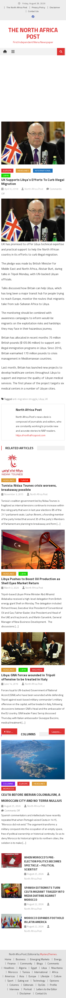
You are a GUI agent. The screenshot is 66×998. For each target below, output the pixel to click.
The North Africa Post (16, 7)
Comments (53, 963)
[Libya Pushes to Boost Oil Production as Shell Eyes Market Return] (33, 549)
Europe (7, 170)
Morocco (8, 788)
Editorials (28, 985)
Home (8, 959)
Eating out (23, 980)
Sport (10, 980)
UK (46, 399)
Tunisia (24, 480)
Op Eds (41, 985)
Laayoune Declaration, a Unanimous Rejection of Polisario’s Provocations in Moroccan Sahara (58, 732)
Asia (21, 976)
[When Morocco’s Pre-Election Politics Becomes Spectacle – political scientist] (11, 860)
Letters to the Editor (46, 989)
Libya (6, 175)
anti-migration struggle (25, 399)
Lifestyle (45, 976)
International (43, 170)
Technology (39, 980)
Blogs (40, 963)
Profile (53, 985)
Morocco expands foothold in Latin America (44, 920)
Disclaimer (55, 7)
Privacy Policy (38, 7)
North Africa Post (34, 189)
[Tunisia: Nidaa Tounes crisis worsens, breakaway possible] (33, 465)
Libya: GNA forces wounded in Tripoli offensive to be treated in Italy (28, 677)
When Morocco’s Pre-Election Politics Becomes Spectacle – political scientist (42, 863)
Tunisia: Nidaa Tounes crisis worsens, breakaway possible (29, 487)
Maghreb (37, 669)
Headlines (23, 170)
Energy (57, 959)
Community (26, 963)
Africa (55, 972)
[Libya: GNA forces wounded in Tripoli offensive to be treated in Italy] (33, 648)
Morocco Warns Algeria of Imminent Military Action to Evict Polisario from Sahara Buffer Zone (11, 732)
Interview (14, 989)
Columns (28, 734)
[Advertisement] (33, 85)
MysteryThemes (48, 954)
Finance (12, 963)
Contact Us (33, 11)
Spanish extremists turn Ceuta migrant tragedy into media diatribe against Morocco (44, 894)
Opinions (54, 980)
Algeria (22, 968)
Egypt (34, 968)
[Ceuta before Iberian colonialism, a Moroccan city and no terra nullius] (33, 759)
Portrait (28, 989)
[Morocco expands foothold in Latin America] (11, 921)
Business (20, 959)
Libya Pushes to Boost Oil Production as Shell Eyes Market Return (30, 581)
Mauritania (57, 968)
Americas (10, 976)
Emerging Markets (40, 959)
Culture (57, 976)
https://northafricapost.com (30, 435)
